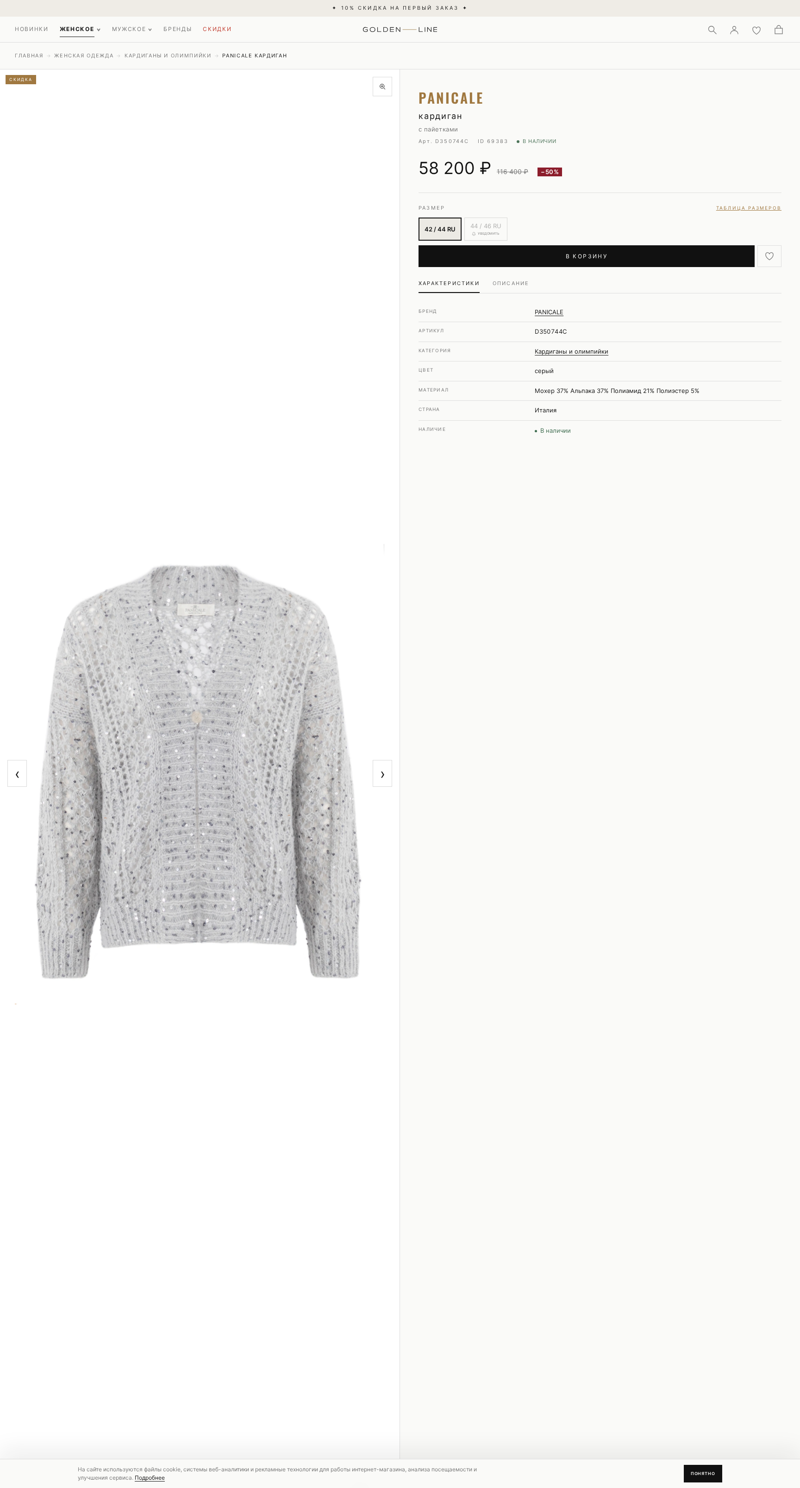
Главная (29, 55)
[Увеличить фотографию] (382, 86)
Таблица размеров (748, 208)
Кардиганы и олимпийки (168, 55)
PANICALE (549, 312)
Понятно (703, 1473)
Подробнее (150, 1477)
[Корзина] (778, 29)
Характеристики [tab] (449, 283)
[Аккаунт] (734, 29)
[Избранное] (756, 29)
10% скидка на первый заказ (400, 8)
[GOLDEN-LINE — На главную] (400, 28)
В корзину (587, 256)
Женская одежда (83, 55)
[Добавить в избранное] (769, 256)
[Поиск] (712, 29)
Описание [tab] (511, 283)
